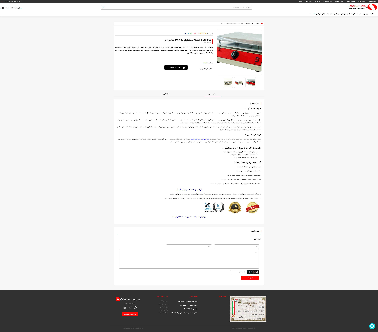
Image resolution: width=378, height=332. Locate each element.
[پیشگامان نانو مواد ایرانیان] (314, 7)
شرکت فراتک (235, 328)
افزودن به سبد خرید (174, 67)
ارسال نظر (250, 278)
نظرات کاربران (166, 94)
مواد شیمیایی (356, 14)
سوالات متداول (164, 307)
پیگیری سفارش (164, 310)
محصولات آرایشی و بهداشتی (323, 14)
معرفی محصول (212, 94)
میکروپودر (366, 14)
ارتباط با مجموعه (163, 313)
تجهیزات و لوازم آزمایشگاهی (342, 14)
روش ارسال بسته (163, 304)
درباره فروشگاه (164, 301)
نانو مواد (374, 14)
